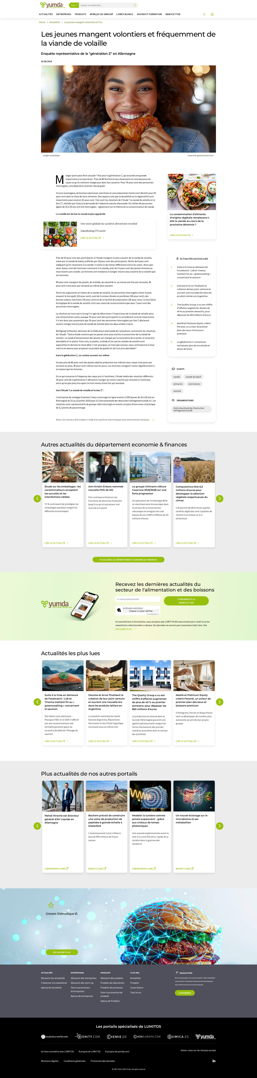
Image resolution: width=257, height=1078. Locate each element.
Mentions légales (50, 1060)
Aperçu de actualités (51, 987)
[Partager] (204, 14)
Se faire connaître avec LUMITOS (57, 1051)
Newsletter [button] (173, 14)
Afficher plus (124, 629)
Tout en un (135, 992)
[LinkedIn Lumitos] (214, 1060)
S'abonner (185, 992)
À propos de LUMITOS (90, 1051)
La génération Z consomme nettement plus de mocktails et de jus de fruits (193, 345)
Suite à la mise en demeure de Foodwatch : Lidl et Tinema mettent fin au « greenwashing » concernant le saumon (194, 272)
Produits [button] (80, 14)
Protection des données (103, 1060)
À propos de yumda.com (117, 1051)
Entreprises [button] (63, 14)
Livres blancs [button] (124, 14)
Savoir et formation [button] (149, 14)
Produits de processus (112, 987)
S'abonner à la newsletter (186, 601)
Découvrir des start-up (82, 982)
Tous (73, 5)
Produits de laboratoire (112, 982)
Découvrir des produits (112, 978)
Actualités (135, 978)
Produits (134, 982)
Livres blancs (136, 987)
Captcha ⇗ (153, 614)
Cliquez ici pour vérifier (141, 611)
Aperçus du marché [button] (101, 14)
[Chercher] (135, 5)
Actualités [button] (46, 14)
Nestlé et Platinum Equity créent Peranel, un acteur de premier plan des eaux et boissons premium (194, 328)
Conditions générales (75, 1060)
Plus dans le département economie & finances (128, 559)
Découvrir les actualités (53, 978)
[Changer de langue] (212, 14)
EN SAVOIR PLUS (62, 952)
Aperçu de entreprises (82, 995)
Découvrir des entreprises (84, 978)
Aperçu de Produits (110, 1000)
